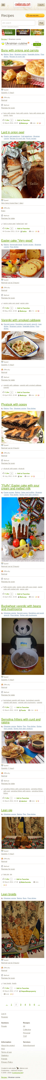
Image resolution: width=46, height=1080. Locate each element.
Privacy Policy (7, 1062)
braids (14, 983)
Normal (4, 100)
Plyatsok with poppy (14, 404)
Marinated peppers (13, 26)
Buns (11, 54)
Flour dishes (14, 247)
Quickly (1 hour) (7, 92)
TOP (25, 1036)
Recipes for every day (17, 57)
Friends (4, 1059)
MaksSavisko (26, 882)
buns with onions (9, 113)
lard (26, 224)
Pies (11, 408)
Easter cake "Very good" (17, 240)
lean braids (7, 983)
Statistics (5, 1055)
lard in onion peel (9, 224)
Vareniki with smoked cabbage (20, 320)
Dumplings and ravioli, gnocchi (26, 324)
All (24, 1026)
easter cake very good (11, 303)
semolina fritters (37, 791)
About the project (8, 1045)
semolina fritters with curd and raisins (16, 789)
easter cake (24, 303)
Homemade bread (16, 245)
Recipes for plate (8, 218)
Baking (6, 54)
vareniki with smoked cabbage (30, 385)
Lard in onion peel (12, 132)
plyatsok (21, 468)
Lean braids (8, 894)
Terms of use (6, 1052)
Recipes (4, 39)
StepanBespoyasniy (28, 991)
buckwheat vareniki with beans (14, 700)
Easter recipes (28, 245)
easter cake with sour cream (27, 587)
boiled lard (20, 224)
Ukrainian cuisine (20, 54)
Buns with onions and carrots (20, 50)
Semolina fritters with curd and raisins (20, 720)
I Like (7, 120)
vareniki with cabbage (11, 385)
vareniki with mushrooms (27, 702)
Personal (26, 1033)
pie (11, 874)
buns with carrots (22, 113)
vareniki (6, 387)
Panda (23, 710)
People (4, 1026)
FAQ (3, 1049)
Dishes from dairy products (29, 495)
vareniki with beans (10, 702)
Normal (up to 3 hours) (10, 282)
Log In (41, 5)
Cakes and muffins (27, 492)
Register (4, 1017)
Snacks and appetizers (12, 136)
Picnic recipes (31, 138)
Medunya (24, 123)
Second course (9, 324)
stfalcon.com (23, 1068)
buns (11, 115)
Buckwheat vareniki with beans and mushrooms (21, 607)
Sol (21, 476)
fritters (5, 793)
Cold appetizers (26, 136)
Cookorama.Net (17, 1073)
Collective (27, 1030)
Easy (3, 210)
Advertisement (29, 1045)
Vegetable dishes (33, 54)
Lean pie (6, 810)
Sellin (24, 231)
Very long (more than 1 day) (12, 203)
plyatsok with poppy (10, 468)
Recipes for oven (8, 107)
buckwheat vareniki (33, 700)
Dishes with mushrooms (28, 615)
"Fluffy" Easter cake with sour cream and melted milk (20, 486)
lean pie (6, 874)
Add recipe (34, 15)
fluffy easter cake (9, 587)
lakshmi (24, 801)
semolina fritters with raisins (21, 791)
